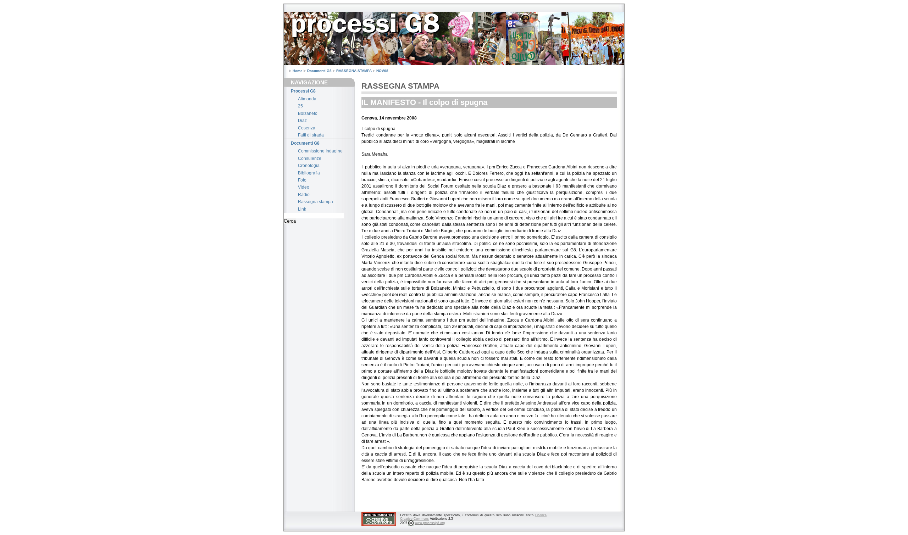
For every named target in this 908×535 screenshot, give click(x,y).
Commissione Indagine (320, 151)
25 (300, 106)
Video (303, 187)
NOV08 (382, 71)
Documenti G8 (319, 71)
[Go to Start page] (301, 19)
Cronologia (309, 165)
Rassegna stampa (315, 201)
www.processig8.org (430, 523)
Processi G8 (303, 91)
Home (298, 71)
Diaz (302, 120)
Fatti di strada (311, 135)
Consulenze (309, 158)
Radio (304, 194)
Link (302, 209)
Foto (302, 180)
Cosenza (306, 128)
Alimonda (307, 98)
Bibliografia (309, 173)
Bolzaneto (307, 113)
